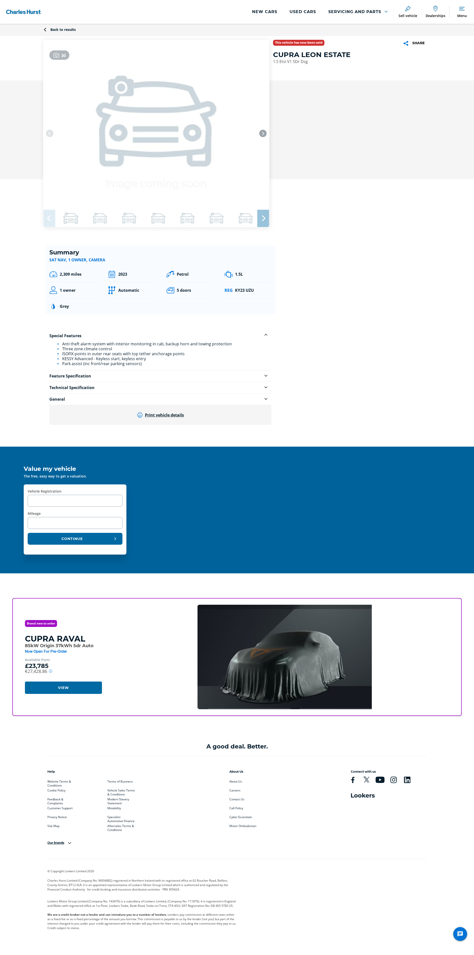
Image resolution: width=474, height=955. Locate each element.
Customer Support (60, 808)
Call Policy (236, 808)
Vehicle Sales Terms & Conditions (121, 791)
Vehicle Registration (44, 491)
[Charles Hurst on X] (366, 780)
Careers (234, 790)
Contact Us (236, 799)
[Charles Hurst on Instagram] (393, 780)
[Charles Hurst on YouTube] (380, 780)
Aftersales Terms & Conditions (120, 827)
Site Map (53, 826)
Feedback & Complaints (55, 800)
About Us (235, 782)
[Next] (263, 133)
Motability (114, 808)
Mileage (34, 513)
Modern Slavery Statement (118, 800)
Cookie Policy (56, 790)
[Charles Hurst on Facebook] (353, 780)
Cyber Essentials (240, 817)
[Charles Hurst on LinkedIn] (407, 780)
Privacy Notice (57, 817)
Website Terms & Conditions (59, 783)
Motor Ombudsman (242, 826)
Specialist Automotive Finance (121, 818)
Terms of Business (120, 782)
